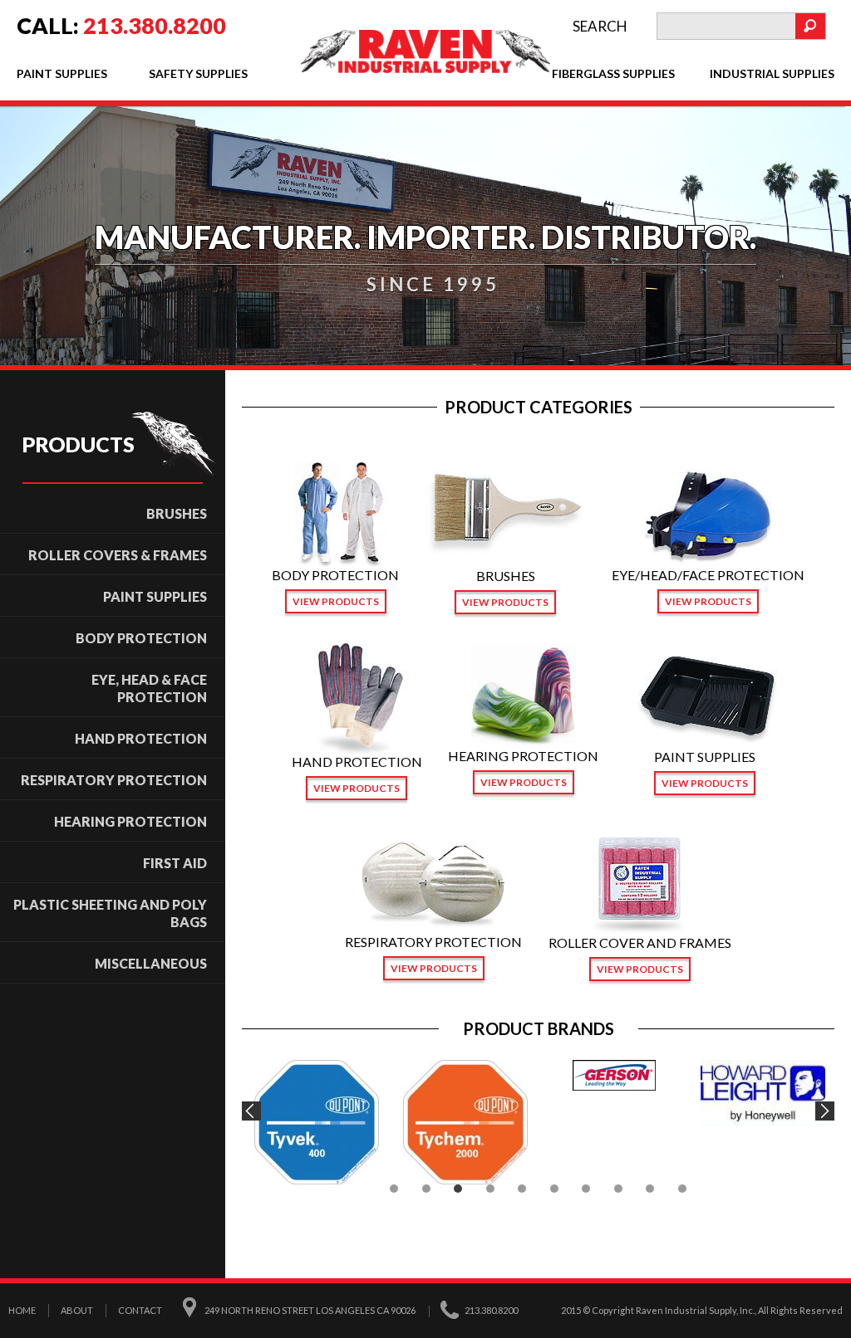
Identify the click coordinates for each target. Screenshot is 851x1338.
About (77, 1310)
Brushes (176, 513)
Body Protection (141, 638)
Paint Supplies (62, 73)
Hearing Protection (130, 821)
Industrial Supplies (772, 73)
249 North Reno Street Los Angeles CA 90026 (310, 1310)
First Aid (175, 863)
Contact (140, 1310)
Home (22, 1310)
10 (682, 1188)
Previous (251, 1111)
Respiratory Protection (114, 780)
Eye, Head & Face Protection (149, 688)
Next (824, 1111)
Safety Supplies (198, 73)
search (600, 26)
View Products (336, 601)
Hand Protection (141, 738)
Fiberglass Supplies (613, 73)
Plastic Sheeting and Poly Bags (110, 913)
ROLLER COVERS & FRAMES (117, 555)
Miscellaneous (151, 963)
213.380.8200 (154, 25)
